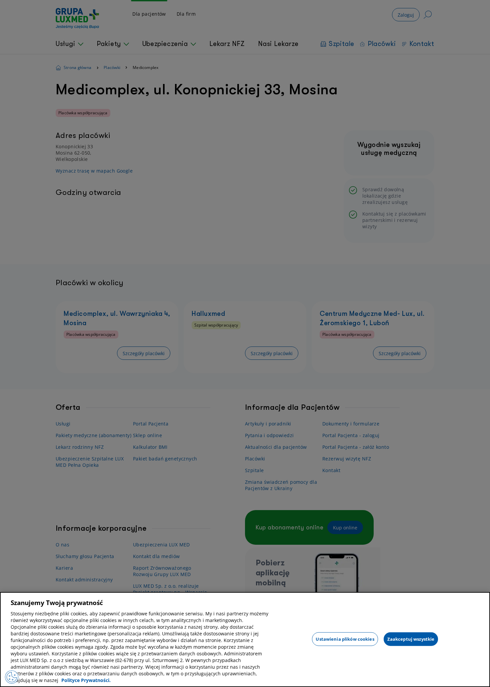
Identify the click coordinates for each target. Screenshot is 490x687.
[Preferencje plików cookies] (11, 677)
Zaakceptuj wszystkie (411, 639)
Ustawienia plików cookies (345, 639)
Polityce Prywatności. (86, 680)
